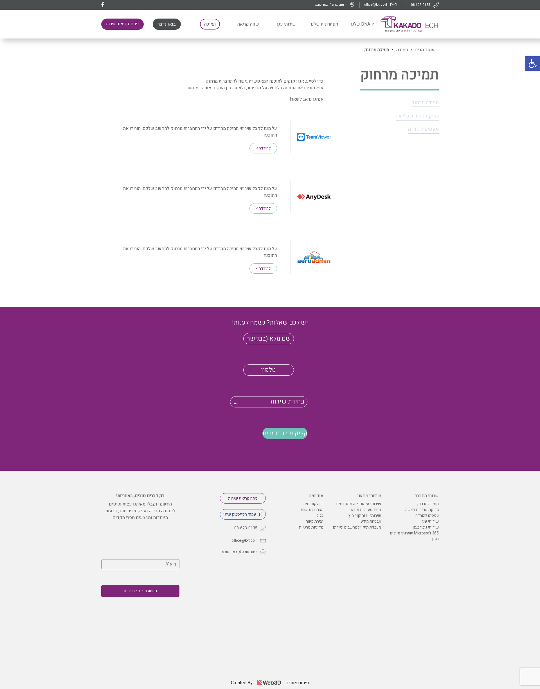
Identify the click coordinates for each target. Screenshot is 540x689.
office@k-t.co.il (375, 4)
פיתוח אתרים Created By (270, 682)
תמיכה (402, 49)
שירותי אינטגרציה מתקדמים (358, 504)
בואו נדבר (167, 24)
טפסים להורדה (423, 129)
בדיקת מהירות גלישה (417, 116)
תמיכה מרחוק (425, 102)
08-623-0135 (420, 4)
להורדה (263, 148)
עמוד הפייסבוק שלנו (239, 514)
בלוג (320, 515)
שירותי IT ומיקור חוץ (364, 515)
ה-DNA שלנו (362, 24)
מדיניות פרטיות (311, 527)
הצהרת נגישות (312, 510)
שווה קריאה (248, 24)
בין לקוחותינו (313, 504)
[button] (532, 63)
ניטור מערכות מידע (366, 510)
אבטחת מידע (371, 521)
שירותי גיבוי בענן (426, 527)
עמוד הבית (425, 49)
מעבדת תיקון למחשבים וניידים (357, 527)
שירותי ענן (286, 24)
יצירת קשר (314, 521)
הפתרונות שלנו (324, 24)
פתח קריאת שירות (122, 24)
